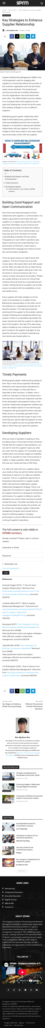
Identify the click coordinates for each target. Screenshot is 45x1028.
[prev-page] (3, 807)
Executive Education (13, 896)
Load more (21, 871)
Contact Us (9, 907)
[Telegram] (33, 36)
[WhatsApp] (22, 36)
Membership (10, 888)
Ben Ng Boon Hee (12, 30)
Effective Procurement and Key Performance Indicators (34, 706)
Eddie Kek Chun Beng (23, 841)
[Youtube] (36, 990)
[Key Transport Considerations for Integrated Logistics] (8, 862)
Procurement (12, 10)
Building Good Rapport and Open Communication (17, 178)
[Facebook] (12, 36)
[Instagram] (14, 990)
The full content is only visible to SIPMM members (21, 190)
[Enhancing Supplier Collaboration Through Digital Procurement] (8, 787)
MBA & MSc (9, 903)
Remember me (11, 564)
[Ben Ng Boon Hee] (3, 30)
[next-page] (7, 807)
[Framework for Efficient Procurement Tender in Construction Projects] (8, 799)
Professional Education (14, 892)
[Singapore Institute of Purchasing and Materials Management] (22, 3)
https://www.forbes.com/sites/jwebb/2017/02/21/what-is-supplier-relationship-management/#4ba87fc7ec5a (22, 612)
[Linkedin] (28, 36)
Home (4, 10)
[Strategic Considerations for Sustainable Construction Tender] (8, 776)
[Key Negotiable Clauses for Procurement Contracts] (8, 827)
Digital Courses (11, 899)
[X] (17, 36)
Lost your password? (10, 568)
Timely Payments (11, 183)
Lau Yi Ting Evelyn (21, 829)
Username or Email (10, 547)
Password (6, 555)
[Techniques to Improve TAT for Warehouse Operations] (8, 839)
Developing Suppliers (13, 187)
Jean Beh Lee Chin (22, 865)
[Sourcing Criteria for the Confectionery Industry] (8, 850)
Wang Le (19, 853)
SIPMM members (12, 533)
